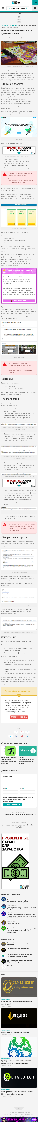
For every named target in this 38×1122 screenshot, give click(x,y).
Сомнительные (6, 999)
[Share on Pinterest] (22, 734)
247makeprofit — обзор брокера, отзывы (20, 966)
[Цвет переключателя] (35, 2)
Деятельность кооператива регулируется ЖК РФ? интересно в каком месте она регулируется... (21, 930)
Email (22, 789)
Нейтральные (15, 38)
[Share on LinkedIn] (27, 734)
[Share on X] (10, 736)
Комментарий (8, 776)
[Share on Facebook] (16, 734)
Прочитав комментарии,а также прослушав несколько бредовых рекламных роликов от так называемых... (21, 916)
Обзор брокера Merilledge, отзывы (18, 948)
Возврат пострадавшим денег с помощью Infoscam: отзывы (26, 760)
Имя (5, 789)
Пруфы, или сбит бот (13, 923)
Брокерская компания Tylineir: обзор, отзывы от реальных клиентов (8, 760)
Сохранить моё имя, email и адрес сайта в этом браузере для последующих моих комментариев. (18, 799)
